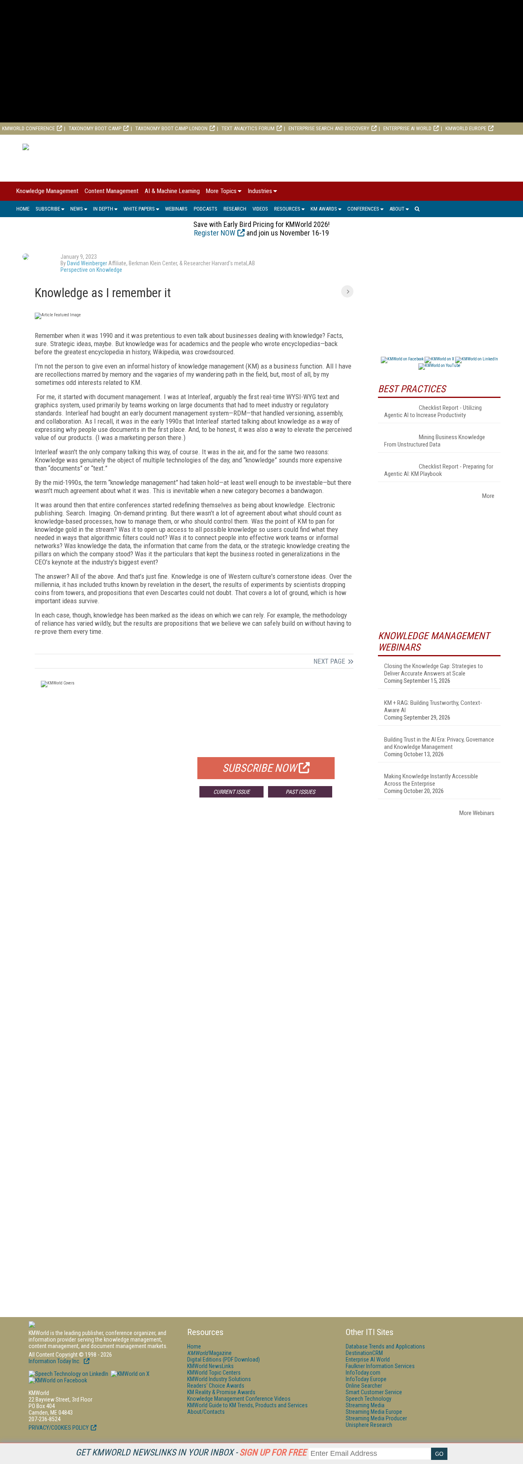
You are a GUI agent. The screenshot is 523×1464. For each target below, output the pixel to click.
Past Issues (300, 792)
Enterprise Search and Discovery (328, 128)
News (76, 209)
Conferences (363, 209)
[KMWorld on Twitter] (130, 1374)
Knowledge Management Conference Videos (239, 1398)
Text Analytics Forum (248, 128)
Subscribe (48, 209)
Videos (260, 209)
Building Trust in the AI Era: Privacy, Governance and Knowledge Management (439, 743)
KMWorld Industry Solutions (219, 1379)
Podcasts (205, 209)
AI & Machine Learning (172, 191)
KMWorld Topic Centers (214, 1372)
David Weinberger (87, 263)
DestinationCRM (364, 1353)
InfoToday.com (363, 1372)
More (488, 496)
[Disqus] (194, 924)
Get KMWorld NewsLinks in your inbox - (191, 1452)
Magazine (209, 1353)
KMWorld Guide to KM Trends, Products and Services (247, 1405)
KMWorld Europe (465, 128)
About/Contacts (206, 1411)
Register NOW (214, 233)
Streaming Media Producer (376, 1418)
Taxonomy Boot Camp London (171, 128)
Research (235, 209)
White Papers (139, 209)
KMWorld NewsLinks (210, 1366)
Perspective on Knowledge (91, 270)
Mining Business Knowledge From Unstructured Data (434, 440)
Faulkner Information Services (380, 1366)
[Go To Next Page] (347, 291)
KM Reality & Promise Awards (221, 1392)
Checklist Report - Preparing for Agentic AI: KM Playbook (438, 470)
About (397, 209)
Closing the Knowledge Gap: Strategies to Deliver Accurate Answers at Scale (433, 669)
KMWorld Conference (28, 128)
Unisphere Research (369, 1425)
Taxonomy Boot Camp (95, 128)
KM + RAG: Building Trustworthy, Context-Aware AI (433, 706)
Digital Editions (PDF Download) (223, 1359)
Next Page (329, 661)
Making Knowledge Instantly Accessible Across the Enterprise (431, 780)
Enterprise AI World (407, 128)
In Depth (103, 209)
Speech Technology (368, 1398)
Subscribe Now (259, 768)
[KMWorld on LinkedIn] (68, 1374)
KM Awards (324, 209)
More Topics (221, 191)
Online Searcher (364, 1385)
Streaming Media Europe (374, 1411)
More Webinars (476, 813)
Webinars (176, 209)
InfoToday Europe (366, 1379)
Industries (260, 191)
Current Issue (231, 792)
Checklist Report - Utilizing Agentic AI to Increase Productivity (433, 411)
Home (22, 209)
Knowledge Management (47, 191)
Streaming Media (365, 1405)
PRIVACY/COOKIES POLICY (59, 1427)
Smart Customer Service (374, 1392)
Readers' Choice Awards (215, 1385)
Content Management (112, 191)
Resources (287, 209)
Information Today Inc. (55, 1361)
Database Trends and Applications (385, 1346)
